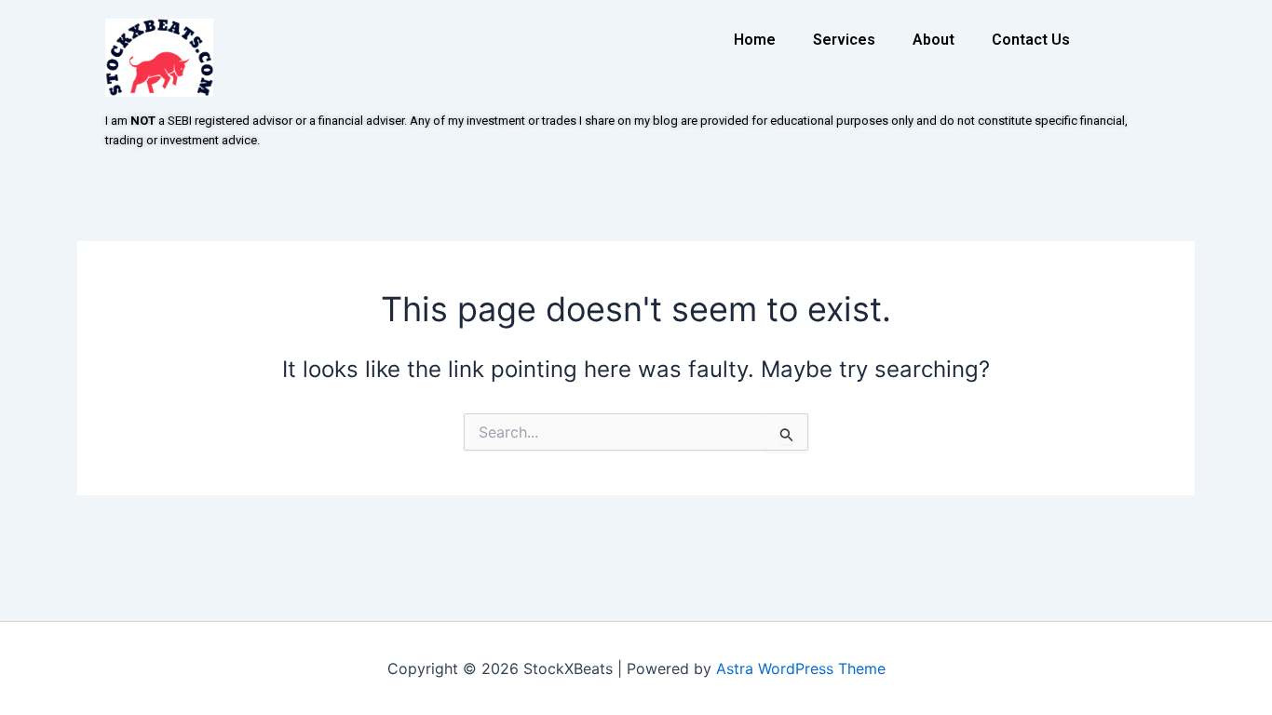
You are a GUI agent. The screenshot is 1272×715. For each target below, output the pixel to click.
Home (755, 39)
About (933, 39)
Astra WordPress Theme (801, 668)
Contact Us (1031, 39)
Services (844, 39)
